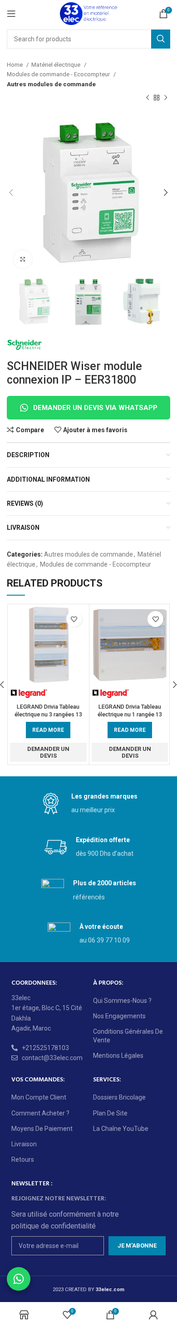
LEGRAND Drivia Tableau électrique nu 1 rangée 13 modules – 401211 (130, 714)
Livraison (24, 1144)
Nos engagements (119, 1016)
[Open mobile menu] (11, 14)
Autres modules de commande (51, 84)
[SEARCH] (160, 39)
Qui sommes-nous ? (122, 1000)
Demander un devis (48, 752)
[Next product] (165, 98)
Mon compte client (38, 1097)
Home (15, 64)
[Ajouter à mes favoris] (74, 619)
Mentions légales (118, 1055)
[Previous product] (147, 98)
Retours (22, 1159)
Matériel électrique (56, 64)
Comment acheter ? (40, 1113)
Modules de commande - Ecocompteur (59, 74)
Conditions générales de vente (128, 1035)
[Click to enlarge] (23, 259)
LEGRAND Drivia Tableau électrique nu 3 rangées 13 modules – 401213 (48, 714)
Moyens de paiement (42, 1128)
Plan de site (110, 1113)
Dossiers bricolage (119, 1097)
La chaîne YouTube (120, 1128)
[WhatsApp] (18, 1279)
